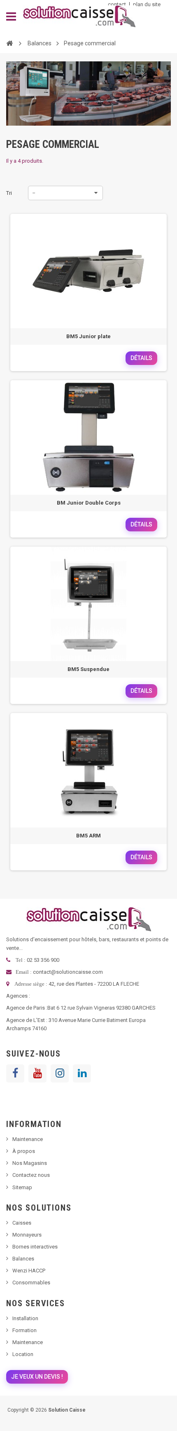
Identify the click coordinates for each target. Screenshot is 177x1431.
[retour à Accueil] (9, 43)
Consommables (31, 1282)
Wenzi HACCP (28, 1270)
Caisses (21, 1223)
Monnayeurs (27, 1235)
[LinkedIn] (82, 1073)
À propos (23, 1151)
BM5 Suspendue (88, 669)
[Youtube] (37, 1073)
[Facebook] (15, 1073)
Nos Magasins (29, 1163)
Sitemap (22, 1187)
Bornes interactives (35, 1247)
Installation (25, 1318)
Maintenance (27, 1139)
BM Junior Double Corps (89, 503)
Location (22, 1354)
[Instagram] (60, 1073)
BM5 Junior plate (88, 336)
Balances (23, 1259)
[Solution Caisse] (79, 16)
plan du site (147, 4)
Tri (9, 193)
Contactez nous (31, 1175)
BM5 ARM (88, 835)
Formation (24, 1330)
